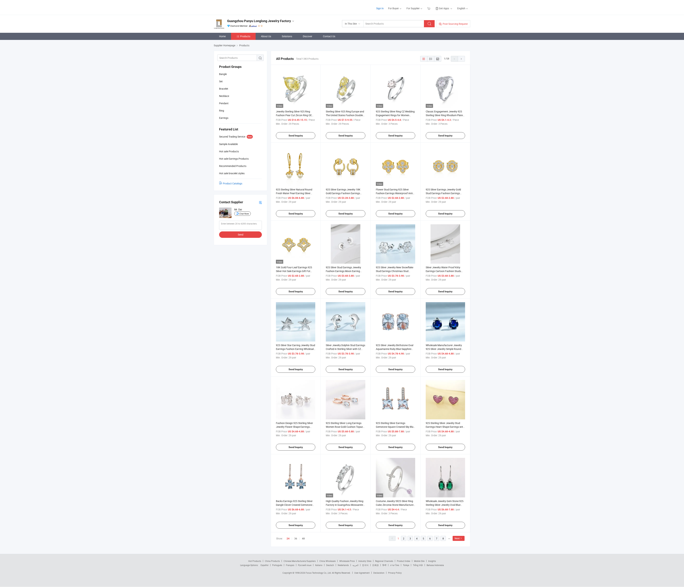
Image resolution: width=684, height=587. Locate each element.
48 (303, 538)
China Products (272, 561)
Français (290, 565)
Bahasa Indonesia (435, 565)
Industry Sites (364, 561)
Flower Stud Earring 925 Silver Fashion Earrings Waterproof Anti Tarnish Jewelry (394, 193)
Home (222, 36)
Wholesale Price (347, 561)
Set (221, 81)
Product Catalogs (232, 183)
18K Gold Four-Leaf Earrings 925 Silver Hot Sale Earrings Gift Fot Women (294, 271)
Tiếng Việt (418, 565)
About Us (266, 36)
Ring (221, 110)
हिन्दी (384, 565)
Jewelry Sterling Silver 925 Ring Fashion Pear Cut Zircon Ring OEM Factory (295, 115)
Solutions (287, 36)
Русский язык (304, 565)
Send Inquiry (296, 135)
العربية (355, 565)
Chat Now (244, 213)
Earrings (223, 118)
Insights (432, 561)
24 (288, 538)
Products (245, 36)
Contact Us (329, 36)
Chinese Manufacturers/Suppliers (300, 561)
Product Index (403, 561)
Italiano (318, 565)
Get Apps (444, 8)
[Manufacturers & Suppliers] (237, 7)
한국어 (365, 565)
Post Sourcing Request (455, 23)
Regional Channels (384, 561)
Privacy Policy (395, 572)
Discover (307, 36)
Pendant (224, 103)
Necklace (224, 96)
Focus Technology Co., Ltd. (319, 572)
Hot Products (254, 561)
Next (457, 538)
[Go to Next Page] (461, 58)
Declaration (378, 572)
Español (264, 565)
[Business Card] (260, 202)
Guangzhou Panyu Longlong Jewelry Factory (259, 21)
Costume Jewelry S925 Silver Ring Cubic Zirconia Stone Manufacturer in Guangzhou (395, 504)
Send (240, 234)
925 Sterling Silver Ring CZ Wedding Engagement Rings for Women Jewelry (395, 115)
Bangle (223, 74)
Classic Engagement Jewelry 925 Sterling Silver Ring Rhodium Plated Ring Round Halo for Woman (445, 115)
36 (295, 538)
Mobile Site (419, 561)
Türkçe (406, 565)
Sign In (380, 8)
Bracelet (223, 88)
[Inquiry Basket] (429, 8)
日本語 (375, 565)
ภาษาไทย (394, 565)
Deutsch (330, 565)
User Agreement (362, 572)
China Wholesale (327, 561)
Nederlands (343, 565)
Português (277, 565)
